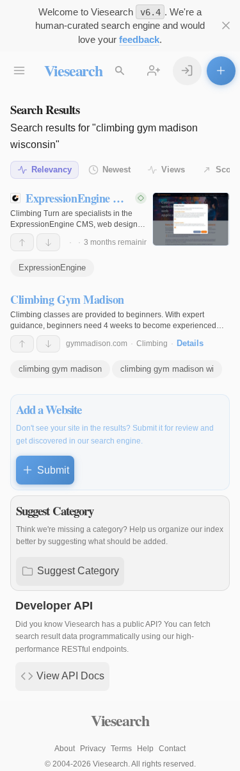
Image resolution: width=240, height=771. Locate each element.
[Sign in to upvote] (22, 242)
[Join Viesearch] (154, 70)
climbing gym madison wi (167, 369)
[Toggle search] (120, 70)
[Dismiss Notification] (226, 26)
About (64, 748)
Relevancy (51, 169)
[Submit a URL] (221, 70)
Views (173, 169)
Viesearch (73, 70)
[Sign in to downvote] (48, 242)
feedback (139, 39)
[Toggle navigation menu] (19, 70)
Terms (121, 748)
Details (190, 343)
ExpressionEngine (52, 267)
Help (145, 748)
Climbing (152, 343)
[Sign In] (187, 70)
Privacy (93, 748)
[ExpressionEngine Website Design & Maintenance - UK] (191, 219)
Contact (172, 748)
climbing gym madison (60, 369)
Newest (116, 169)
